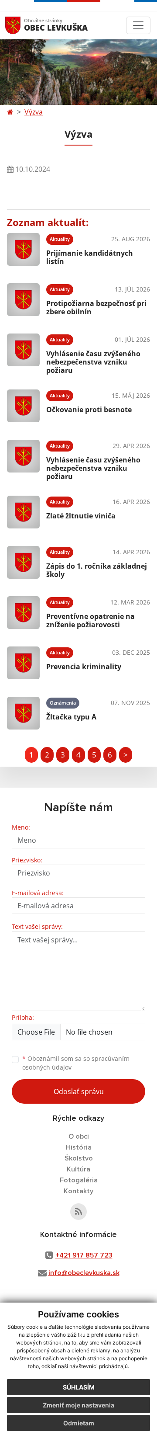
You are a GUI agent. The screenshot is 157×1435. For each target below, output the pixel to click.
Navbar (21, 25)
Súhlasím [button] (79, 1387)
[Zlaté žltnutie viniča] (23, 512)
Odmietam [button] (78, 1423)
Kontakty (78, 1191)
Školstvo (79, 1158)
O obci (78, 1136)
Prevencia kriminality (83, 666)
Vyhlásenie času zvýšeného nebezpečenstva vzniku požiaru (93, 362)
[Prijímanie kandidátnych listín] (23, 249)
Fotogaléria (79, 1180)
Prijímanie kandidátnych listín (89, 257)
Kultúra (78, 1169)
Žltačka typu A (71, 717)
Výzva (33, 112)
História (79, 1147)
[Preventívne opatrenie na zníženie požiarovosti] (23, 612)
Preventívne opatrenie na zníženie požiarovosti (90, 620)
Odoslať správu (79, 1091)
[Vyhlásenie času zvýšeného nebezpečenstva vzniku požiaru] (23, 353)
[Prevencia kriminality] (23, 662)
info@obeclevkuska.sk (83, 1272)
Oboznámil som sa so (76, 1063)
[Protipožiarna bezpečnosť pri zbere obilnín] (23, 299)
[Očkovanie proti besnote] (23, 405)
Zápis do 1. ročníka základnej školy (96, 570)
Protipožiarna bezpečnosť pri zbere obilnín (96, 307)
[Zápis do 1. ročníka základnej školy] (23, 562)
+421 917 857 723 (84, 1255)
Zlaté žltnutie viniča (81, 516)
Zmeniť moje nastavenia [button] (78, 1405)
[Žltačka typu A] (23, 713)
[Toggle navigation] (138, 25)
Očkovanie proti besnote (89, 409)
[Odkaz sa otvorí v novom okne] (78, 1211)
